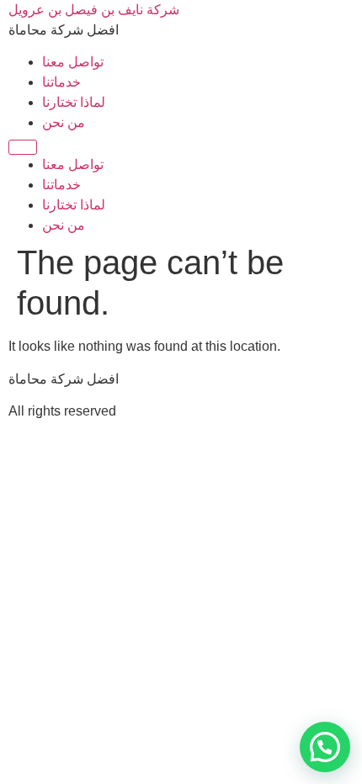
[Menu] (22, 147)
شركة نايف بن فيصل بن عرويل (93, 10)
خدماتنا (61, 82)
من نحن (63, 122)
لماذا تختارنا (73, 102)
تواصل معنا (73, 62)
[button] (325, 747)
